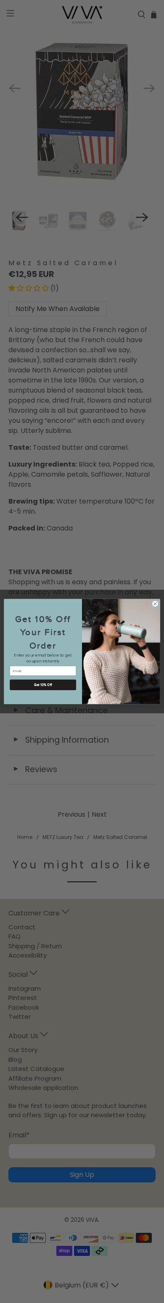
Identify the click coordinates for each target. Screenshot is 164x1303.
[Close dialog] (155, 603)
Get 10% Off (43, 685)
